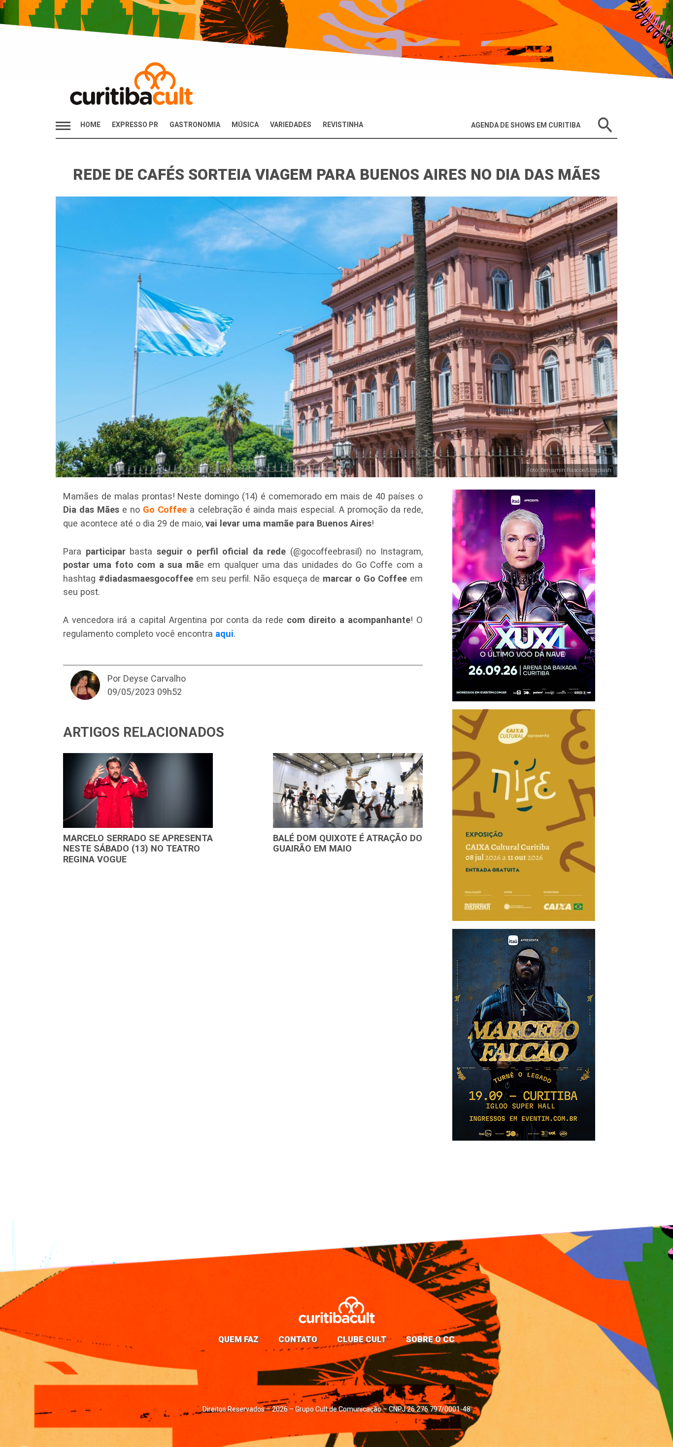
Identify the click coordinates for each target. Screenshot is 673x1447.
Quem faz (238, 1339)
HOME (90, 125)
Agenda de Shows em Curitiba (525, 125)
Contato (297, 1339)
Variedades (290, 125)
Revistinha (343, 125)
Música (245, 125)
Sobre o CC (430, 1339)
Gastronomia (194, 125)
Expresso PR (135, 125)
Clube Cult (361, 1339)
